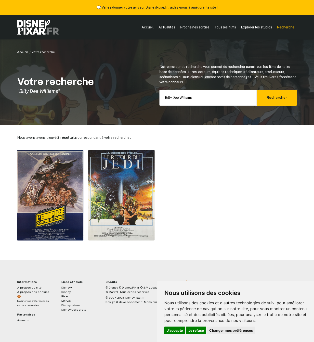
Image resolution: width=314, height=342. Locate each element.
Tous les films (225, 27)
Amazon (23, 320)
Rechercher (277, 98)
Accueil (148, 27)
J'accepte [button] (175, 330)
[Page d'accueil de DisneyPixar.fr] (38, 27)
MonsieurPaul (153, 302)
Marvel (66, 301)
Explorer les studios (256, 27)
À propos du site (29, 287)
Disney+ (66, 287)
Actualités (166, 27)
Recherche (285, 27)
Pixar (64, 296)
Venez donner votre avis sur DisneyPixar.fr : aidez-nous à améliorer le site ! (160, 7)
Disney (66, 292)
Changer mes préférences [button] (231, 330)
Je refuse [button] (196, 330)
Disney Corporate (73, 309)
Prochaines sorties (194, 27)
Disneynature (70, 305)
